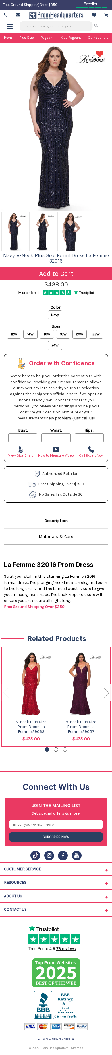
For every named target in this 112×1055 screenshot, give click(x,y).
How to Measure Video (56, 455)
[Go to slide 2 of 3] (56, 749)
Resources (15, 882)
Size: (56, 326)
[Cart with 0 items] (106, 15)
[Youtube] (77, 855)
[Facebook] (63, 855)
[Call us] (6, 15)
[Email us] (17, 14)
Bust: (23, 430)
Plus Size (27, 38)
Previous (5, 692)
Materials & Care (56, 536)
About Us (13, 896)
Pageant (47, 38)
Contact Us (15, 909)
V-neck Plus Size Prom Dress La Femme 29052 (81, 726)
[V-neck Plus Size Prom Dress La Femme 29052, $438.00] (81, 683)
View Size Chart (20, 455)
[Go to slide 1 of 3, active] (47, 749)
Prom (8, 38)
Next (106, 692)
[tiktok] (35, 855)
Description (56, 520)
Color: (56, 307)
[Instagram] (49, 855)
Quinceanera (98, 38)
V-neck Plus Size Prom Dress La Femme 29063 (31, 726)
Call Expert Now (91, 455)
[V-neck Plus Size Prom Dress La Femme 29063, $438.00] (31, 683)
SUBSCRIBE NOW (56, 837)
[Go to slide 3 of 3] (65, 749)
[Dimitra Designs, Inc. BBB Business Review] (56, 1005)
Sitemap (77, 1048)
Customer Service (22, 869)
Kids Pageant (71, 38)
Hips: (89, 430)
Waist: (56, 430)
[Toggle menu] (12, 26)
